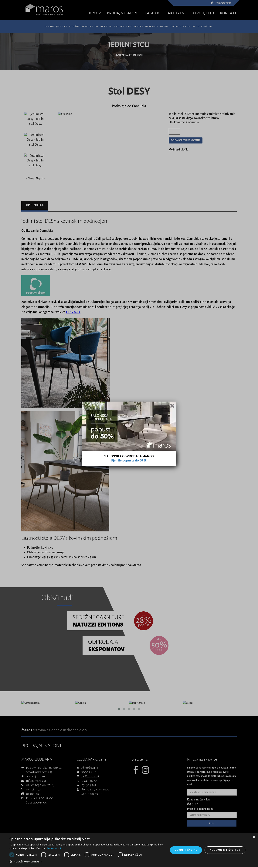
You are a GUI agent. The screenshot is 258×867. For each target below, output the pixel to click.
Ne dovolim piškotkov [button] (225, 849)
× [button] (253, 837)
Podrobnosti (54, 848)
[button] (86, 861)
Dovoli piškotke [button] (186, 849)
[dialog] (129, 850)
